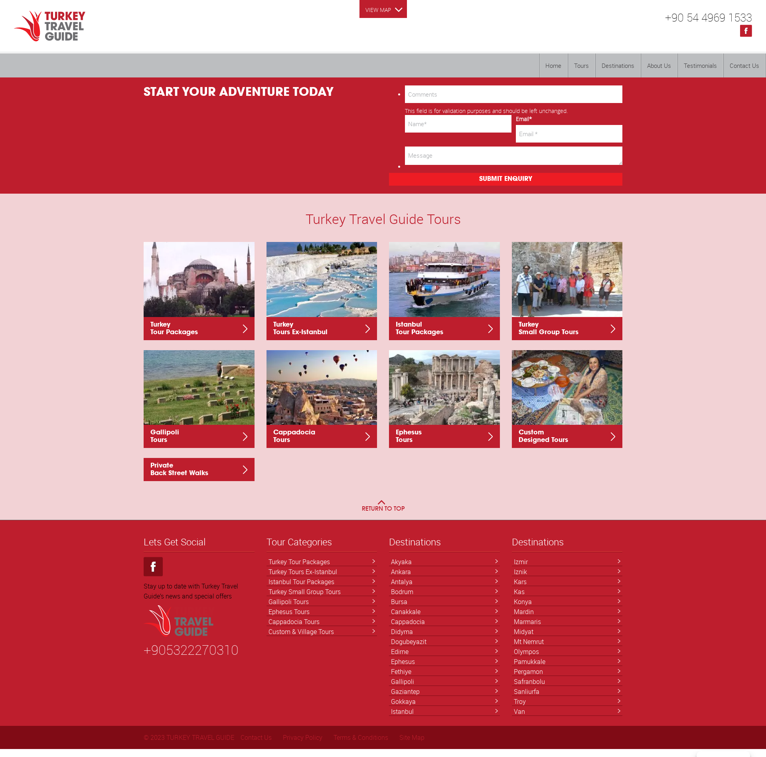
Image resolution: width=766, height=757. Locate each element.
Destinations (618, 65)
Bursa (399, 601)
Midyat (523, 631)
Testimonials (700, 65)
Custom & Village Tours (301, 631)
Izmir (521, 561)
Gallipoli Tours (288, 601)
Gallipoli (402, 681)
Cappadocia (408, 621)
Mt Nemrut (529, 641)
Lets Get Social (174, 542)
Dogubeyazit (408, 641)
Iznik (520, 571)
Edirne (400, 651)
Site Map (411, 737)
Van (519, 711)
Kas (519, 591)
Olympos (526, 651)
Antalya (402, 581)
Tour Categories (299, 542)
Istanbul (402, 711)
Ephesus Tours (289, 611)
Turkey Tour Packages (299, 561)
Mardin (524, 611)
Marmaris (527, 621)
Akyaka (401, 561)
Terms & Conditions (361, 737)
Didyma (402, 631)
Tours (581, 65)
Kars (520, 581)
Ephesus (403, 661)
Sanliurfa (526, 691)
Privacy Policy (302, 737)
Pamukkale (529, 661)
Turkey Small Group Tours (304, 591)
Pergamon (528, 671)
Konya (523, 601)
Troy (520, 701)
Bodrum (402, 591)
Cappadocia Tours (294, 621)
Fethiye (401, 671)
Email (524, 119)
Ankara (401, 571)
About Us (659, 65)
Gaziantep (405, 691)
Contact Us (744, 65)
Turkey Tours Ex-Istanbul (302, 571)
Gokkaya (403, 701)
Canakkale (406, 611)
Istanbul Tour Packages (301, 581)
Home (553, 65)
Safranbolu (529, 681)
